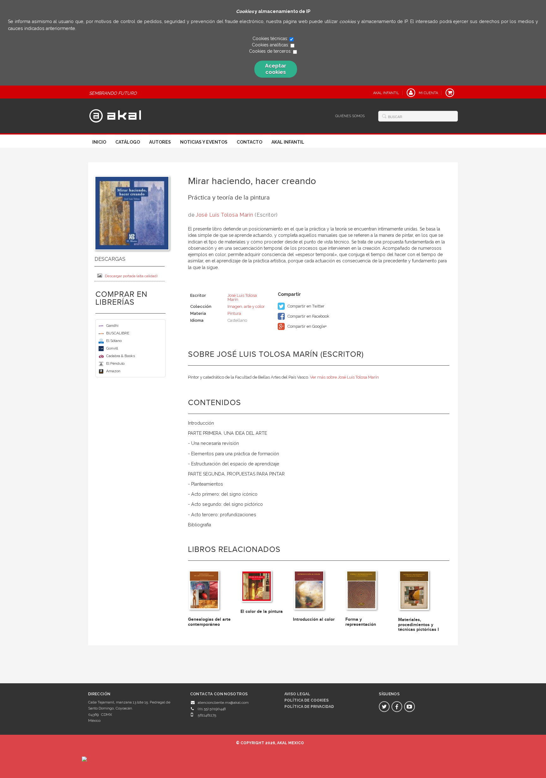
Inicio (99, 142)
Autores (160, 142)
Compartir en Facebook (308, 316)
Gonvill (112, 348)
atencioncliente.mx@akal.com (223, 702)
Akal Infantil (287, 142)
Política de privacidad (309, 706)
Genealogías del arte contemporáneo (209, 622)
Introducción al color (314, 619)
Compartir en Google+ (307, 326)
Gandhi (112, 325)
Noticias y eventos (204, 142)
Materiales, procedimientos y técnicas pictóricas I (418, 624)
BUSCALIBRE (117, 333)
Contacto (249, 142)
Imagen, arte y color (246, 306)
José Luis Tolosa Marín (224, 215)
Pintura (234, 313)
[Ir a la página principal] (115, 115)
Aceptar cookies (275, 69)
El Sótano (114, 340)
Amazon (113, 371)
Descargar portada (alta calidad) (131, 276)
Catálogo (127, 142)
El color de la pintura (261, 611)
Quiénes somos (350, 116)
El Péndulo (115, 363)
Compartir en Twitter (306, 306)
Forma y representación (360, 622)
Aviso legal (297, 694)
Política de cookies (306, 700)
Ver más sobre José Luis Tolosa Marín (344, 377)
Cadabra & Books (120, 356)
